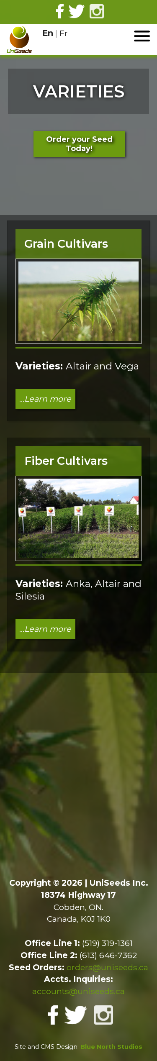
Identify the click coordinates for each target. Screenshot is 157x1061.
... (45, 399)
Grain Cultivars (66, 244)
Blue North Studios (111, 1047)
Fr (63, 33)
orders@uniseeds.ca (107, 967)
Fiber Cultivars (66, 461)
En (47, 33)
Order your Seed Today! (79, 144)
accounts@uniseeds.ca (78, 991)
